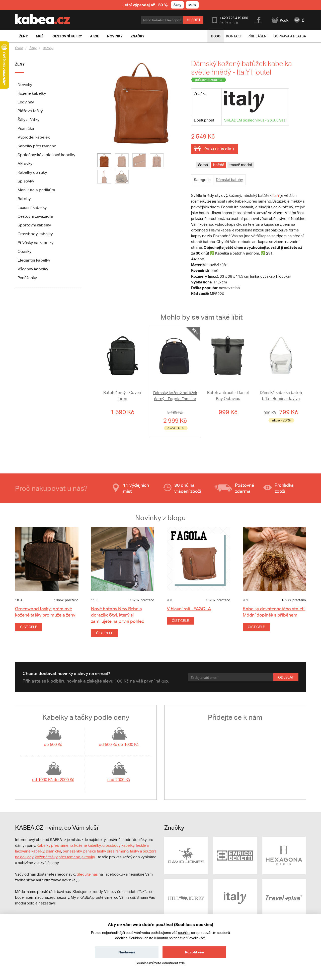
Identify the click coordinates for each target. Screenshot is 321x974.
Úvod (19, 48)
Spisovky (26, 181)
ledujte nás (88, 874)
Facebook (258, 19)
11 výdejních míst (136, 488)
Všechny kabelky (33, 269)
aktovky (88, 857)
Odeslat (286, 677)
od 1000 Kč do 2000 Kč (53, 779)
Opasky (24, 251)
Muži (192, 5)
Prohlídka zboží (284, 488)
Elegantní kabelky (34, 260)
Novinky (25, 84)
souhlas (184, 933)
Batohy (48, 48)
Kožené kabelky (32, 93)
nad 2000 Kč (118, 779)
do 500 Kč (53, 744)
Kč (297, 20)
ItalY (276, 195)
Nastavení (126, 952)
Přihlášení (258, 36)
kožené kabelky (87, 845)
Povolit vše (194, 952)
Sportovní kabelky (34, 225)
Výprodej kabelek (34, 137)
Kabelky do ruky (32, 172)
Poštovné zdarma (244, 488)
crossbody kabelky (118, 845)
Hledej (193, 20)
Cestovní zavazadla (35, 216)
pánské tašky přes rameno (105, 851)
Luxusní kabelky (32, 207)
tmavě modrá (240, 165)
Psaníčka (26, 128)
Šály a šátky (28, 119)
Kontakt (234, 36)
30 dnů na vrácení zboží (187, 488)
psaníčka (53, 851)
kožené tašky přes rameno (57, 857)
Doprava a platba (289, 36)
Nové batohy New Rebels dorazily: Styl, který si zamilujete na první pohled (117, 615)
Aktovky (25, 163)
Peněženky (27, 277)
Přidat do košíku (218, 149)
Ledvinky (26, 102)
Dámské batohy (229, 179)
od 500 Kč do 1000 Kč (119, 744)
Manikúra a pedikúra (36, 190)
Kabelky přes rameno (37, 146)
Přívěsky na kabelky (35, 242)
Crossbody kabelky (35, 233)
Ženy (177, 5)
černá (203, 165)
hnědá (218, 165)
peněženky (72, 851)
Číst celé (28, 627)
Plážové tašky (30, 110)
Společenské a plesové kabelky (46, 154)
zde (182, 963)
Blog (215, 36)
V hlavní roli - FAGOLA (189, 608)
